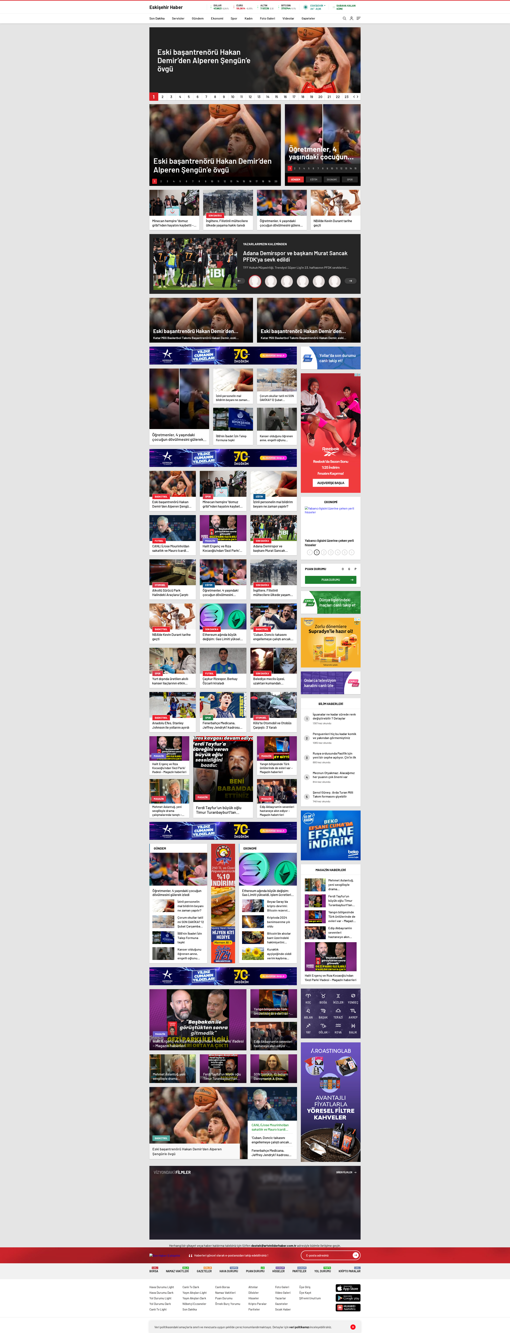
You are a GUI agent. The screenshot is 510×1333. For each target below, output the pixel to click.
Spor (234, 18)
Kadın (249, 18)
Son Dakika (157, 18)
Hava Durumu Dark (161, 1292)
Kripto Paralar (350, 1270)
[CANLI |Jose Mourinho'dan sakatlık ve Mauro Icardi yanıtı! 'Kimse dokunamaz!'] (272, 1104)
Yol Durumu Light (160, 1298)
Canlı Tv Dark (190, 1287)
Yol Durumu (322, 1270)
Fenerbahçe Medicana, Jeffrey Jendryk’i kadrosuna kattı (272, 1152)
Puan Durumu (255, 1270)
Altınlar (253, 1287)
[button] (153, 96)
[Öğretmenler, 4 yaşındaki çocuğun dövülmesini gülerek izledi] (179, 399)
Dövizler (253, 1292)
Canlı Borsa (222, 1287)
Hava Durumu (229, 1270)
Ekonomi (217, 18)
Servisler (178, 18)
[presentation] (354, 96)
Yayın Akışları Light (194, 1292)
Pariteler (299, 1270)
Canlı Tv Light (158, 1309)
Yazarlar (280, 1298)
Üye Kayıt (305, 1292)
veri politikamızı (299, 1327)
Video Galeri (282, 1292)
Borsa (153, 1270)
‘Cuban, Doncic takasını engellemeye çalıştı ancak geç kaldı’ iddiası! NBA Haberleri (270, 1140)
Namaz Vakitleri (177, 1270)
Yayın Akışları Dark (194, 1298)
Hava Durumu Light (161, 1287)
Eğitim (313, 179)
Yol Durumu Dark (160, 1304)
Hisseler (278, 1270)
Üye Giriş (304, 1287)
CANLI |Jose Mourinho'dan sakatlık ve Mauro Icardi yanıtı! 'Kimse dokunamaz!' (271, 1127)
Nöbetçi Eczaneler (194, 1304)
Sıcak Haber (283, 1309)
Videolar (288, 18)
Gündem (198, 18)
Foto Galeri (267, 18)
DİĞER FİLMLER (344, 1172)
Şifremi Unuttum (310, 1298)
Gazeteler (308, 18)
